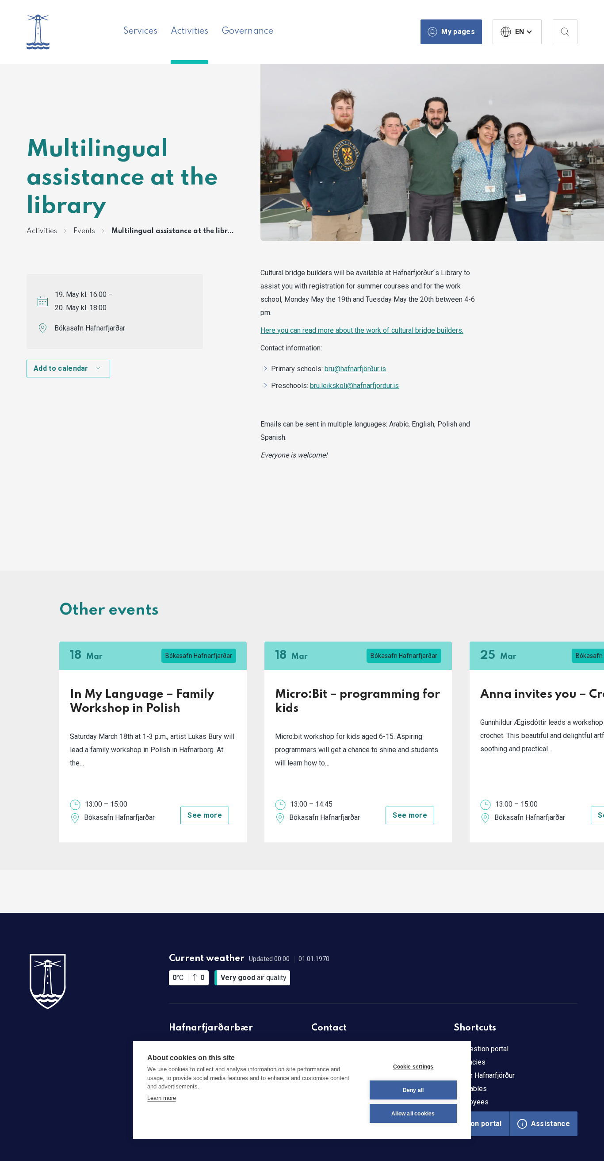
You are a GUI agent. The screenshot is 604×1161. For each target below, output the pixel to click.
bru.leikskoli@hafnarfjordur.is (354, 385)
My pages (458, 31)
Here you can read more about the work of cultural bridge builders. (361, 330)
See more (204, 815)
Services (140, 31)
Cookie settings (413, 1067)
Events (84, 231)
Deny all (413, 1090)
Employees (471, 1102)
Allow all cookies (413, 1114)
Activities (189, 31)
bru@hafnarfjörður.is (355, 369)
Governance (247, 31)
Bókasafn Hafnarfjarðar (89, 328)
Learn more (161, 1098)
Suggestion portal (481, 1049)
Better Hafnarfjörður (484, 1075)
